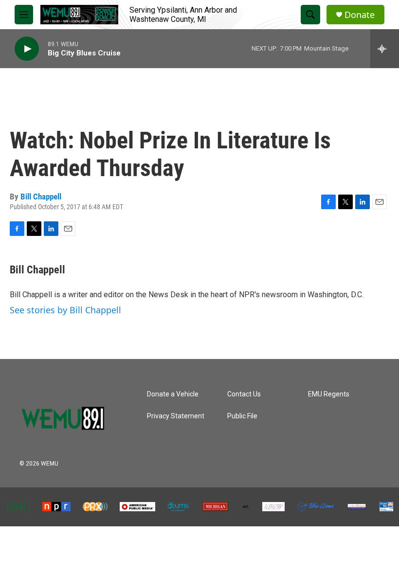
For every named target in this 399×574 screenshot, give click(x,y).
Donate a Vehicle (173, 394)
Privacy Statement (175, 416)
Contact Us (244, 394)
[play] (27, 48)
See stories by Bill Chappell (65, 310)
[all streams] (384, 48)
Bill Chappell (40, 196)
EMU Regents (328, 394)
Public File (242, 416)
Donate (360, 15)
